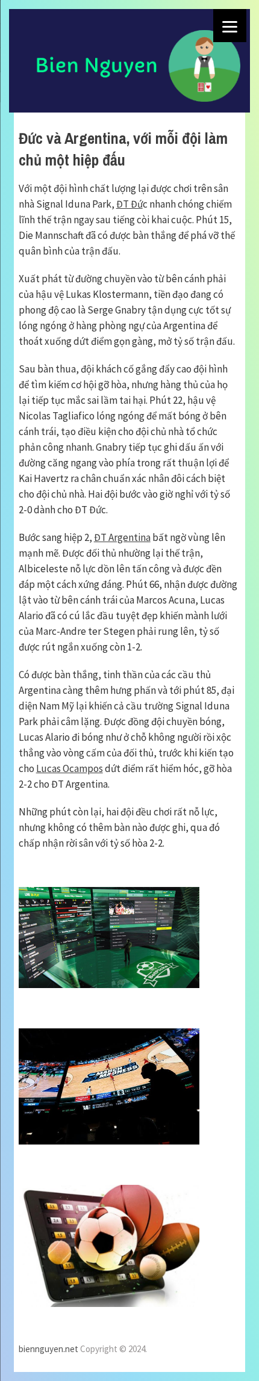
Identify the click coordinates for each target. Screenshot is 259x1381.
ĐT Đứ (129, 204)
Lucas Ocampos (69, 768)
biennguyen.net (48, 1349)
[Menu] (229, 25)
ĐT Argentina (122, 537)
